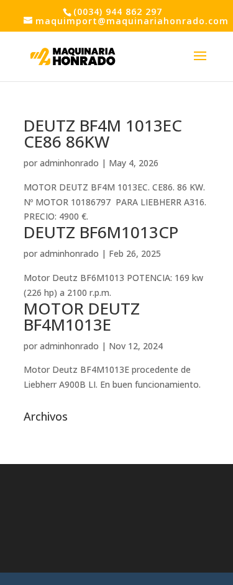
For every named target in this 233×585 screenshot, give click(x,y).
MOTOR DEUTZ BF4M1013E (82, 316)
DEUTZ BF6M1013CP (101, 232)
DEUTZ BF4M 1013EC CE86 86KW (103, 133)
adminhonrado (69, 163)
